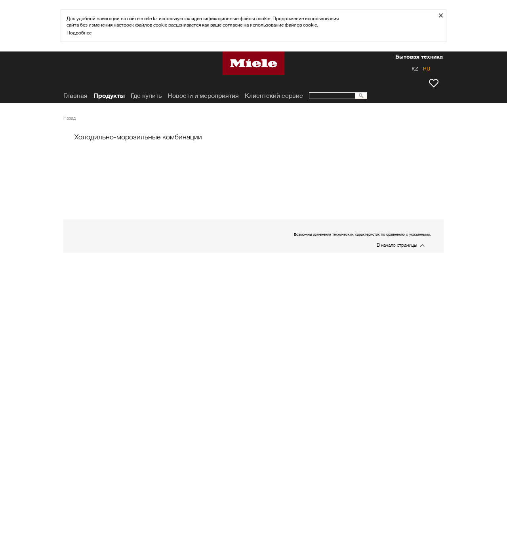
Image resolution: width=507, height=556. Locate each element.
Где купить (146, 95)
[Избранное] (433, 83)
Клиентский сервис (274, 95)
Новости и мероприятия (203, 95)
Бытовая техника (419, 57)
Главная (75, 95)
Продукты (109, 95)
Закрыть (444, 15)
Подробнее (79, 33)
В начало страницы (397, 245)
